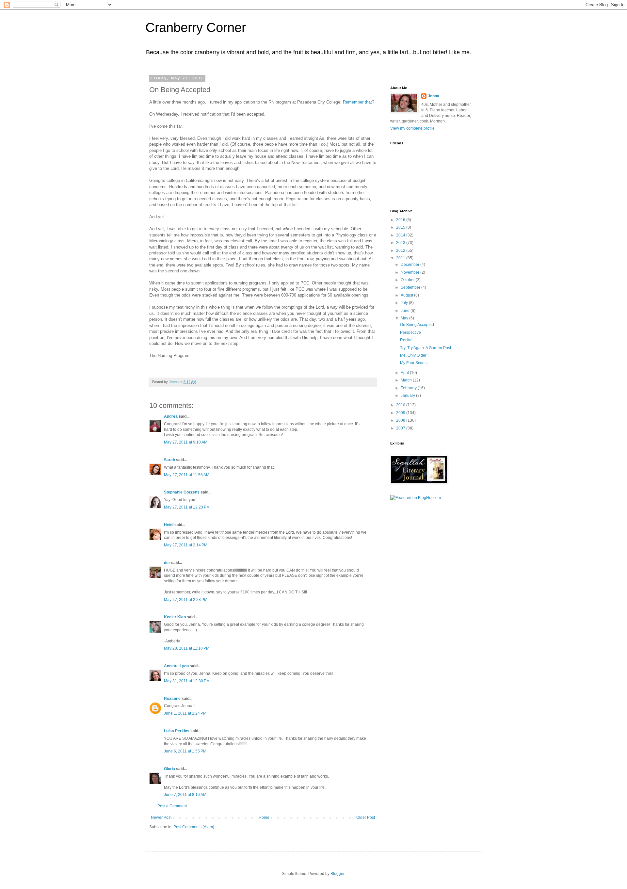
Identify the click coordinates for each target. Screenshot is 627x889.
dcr (167, 562)
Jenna (433, 96)
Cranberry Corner (195, 27)
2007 (401, 428)
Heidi (168, 525)
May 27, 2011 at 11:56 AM (186, 475)
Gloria (169, 769)
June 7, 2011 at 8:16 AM (185, 794)
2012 (401, 250)
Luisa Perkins (176, 731)
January (408, 395)
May (405, 318)
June (405, 310)
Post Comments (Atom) (193, 827)
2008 (401, 420)
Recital (406, 340)
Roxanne (172, 698)
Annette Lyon (176, 666)
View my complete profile (412, 128)
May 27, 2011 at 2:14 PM (185, 545)
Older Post (365, 817)
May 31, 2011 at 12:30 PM (187, 681)
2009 (401, 413)
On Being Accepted (417, 324)
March (407, 380)
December (410, 264)
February (409, 388)
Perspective (410, 332)
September (411, 287)
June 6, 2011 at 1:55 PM (185, 751)
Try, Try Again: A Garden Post (425, 348)
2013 (401, 242)
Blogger (337, 873)
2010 (401, 405)
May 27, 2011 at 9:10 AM (185, 442)
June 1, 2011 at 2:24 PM (185, 713)
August (407, 295)
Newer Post (161, 817)
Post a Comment (172, 806)
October (408, 280)
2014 (401, 235)
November (410, 272)
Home (264, 817)
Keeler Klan (175, 617)
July (405, 302)
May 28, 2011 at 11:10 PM (186, 648)
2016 (401, 220)
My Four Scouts (413, 363)
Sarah (169, 460)
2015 (401, 227)
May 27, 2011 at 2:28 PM (185, 599)
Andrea (171, 416)
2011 (401, 258)
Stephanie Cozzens (182, 492)
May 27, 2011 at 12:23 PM (187, 507)
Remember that (357, 102)
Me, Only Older (413, 355)
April (405, 372)
